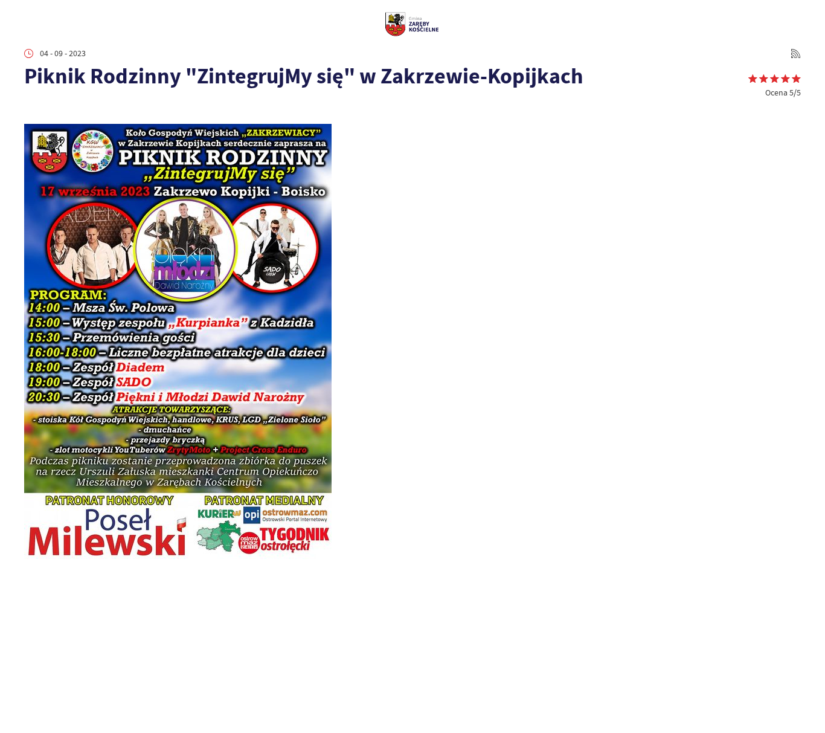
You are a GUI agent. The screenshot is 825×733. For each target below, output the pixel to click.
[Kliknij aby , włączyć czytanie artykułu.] (32, 108)
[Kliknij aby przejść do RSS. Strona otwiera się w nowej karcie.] (796, 53)
